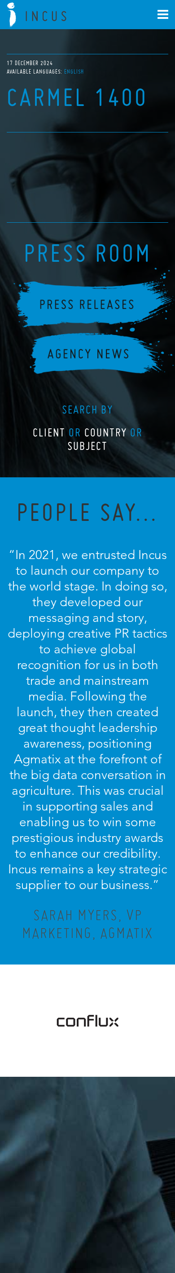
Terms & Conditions (104, 1226)
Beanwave (132, 1233)
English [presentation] (74, 71)
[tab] (74, 71)
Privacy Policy (64, 1226)
